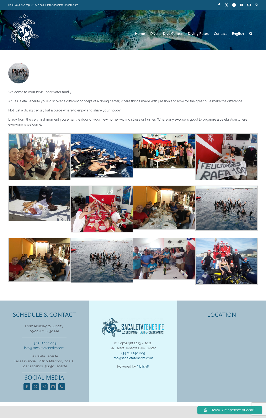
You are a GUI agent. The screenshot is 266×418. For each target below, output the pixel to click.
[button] (250, 33)
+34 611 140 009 (44, 343)
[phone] (61, 386)
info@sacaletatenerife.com (62, 5)
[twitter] (35, 386)
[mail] (53, 386)
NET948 (143, 366)
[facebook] (26, 386)
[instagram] (44, 386)
